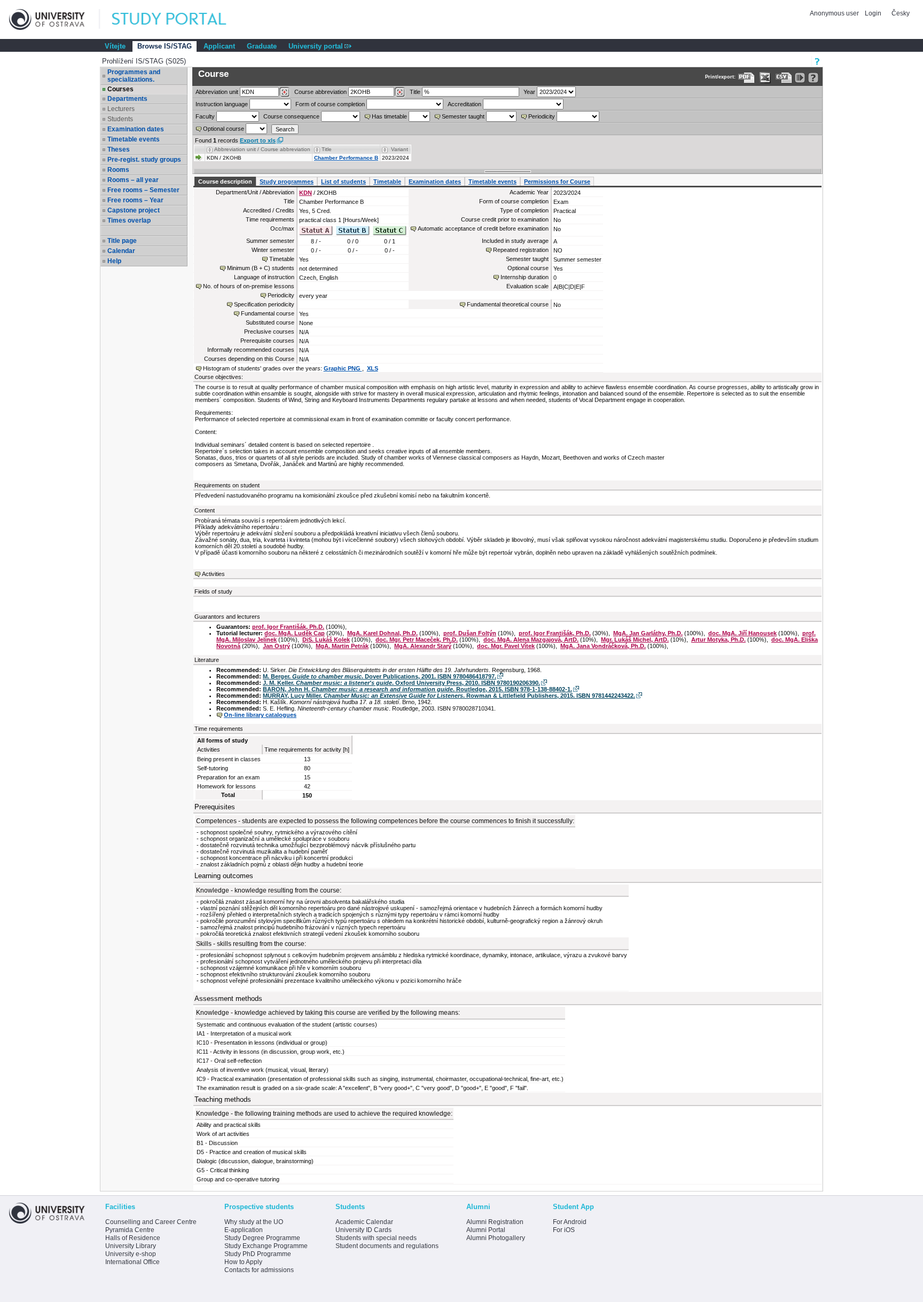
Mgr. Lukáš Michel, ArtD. (635, 639)
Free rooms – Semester (143, 190)
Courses (120, 89)
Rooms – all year (133, 180)
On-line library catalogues (260, 715)
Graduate (262, 46)
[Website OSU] (54, 19)
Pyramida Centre (129, 1230)
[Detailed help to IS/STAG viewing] (813, 77)
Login (873, 13)
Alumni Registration (494, 1222)
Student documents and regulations (387, 1246)
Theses (118, 149)
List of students (343, 181)
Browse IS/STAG (164, 46)
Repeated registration (521, 250)
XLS (372, 368)
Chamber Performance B (346, 158)
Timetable (387, 181)
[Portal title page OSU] (179, 19)
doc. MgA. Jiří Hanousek (742, 633)
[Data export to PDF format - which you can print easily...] (746, 77)
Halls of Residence (132, 1238)
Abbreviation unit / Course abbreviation (262, 149)
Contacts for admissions (259, 1270)
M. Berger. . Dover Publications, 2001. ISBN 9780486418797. (379, 676)
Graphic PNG (343, 368)
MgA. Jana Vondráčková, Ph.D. (603, 646)
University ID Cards (363, 1230)
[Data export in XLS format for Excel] (765, 77)
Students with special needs (376, 1238)
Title (415, 92)
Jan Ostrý (276, 646)
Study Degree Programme (262, 1238)
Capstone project (133, 210)
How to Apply (243, 1262)
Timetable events (133, 139)
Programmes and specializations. (133, 75)
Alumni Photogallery (495, 1238)
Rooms (118, 169)
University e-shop (130, 1254)
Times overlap (129, 220)
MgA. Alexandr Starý (422, 646)
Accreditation (464, 104)
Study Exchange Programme (266, 1246)
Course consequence (291, 116)
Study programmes (287, 181)
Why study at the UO (253, 1222)
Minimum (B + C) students (260, 268)
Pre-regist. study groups (144, 159)
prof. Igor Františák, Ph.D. (288, 627)
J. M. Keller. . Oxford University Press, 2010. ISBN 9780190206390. (401, 683)
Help (114, 261)
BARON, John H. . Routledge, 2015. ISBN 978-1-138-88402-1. (417, 689)
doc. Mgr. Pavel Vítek (506, 646)
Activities (213, 574)
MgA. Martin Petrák (342, 646)
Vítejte (115, 46)
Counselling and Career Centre (151, 1222)
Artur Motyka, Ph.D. (718, 639)
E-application (243, 1230)
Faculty (205, 116)
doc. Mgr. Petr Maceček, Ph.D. (417, 639)
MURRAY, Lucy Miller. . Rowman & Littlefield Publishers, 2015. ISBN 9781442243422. (449, 695)
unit (216, 92)
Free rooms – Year (135, 200)
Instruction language (221, 104)
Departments (127, 98)
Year (529, 92)
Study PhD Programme (257, 1254)
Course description (225, 181)
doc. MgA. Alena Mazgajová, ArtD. (530, 639)
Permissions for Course (557, 181)
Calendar (121, 251)
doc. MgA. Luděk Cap (294, 633)
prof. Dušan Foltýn (469, 633)
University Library (130, 1246)
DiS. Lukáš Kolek (326, 639)
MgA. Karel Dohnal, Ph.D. (382, 633)
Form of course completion (330, 104)
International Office (132, 1262)
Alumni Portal (485, 1230)
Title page (122, 240)
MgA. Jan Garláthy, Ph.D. (648, 633)
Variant (399, 149)
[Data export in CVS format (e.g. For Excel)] (784, 77)
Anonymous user (835, 13)
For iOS (564, 1230)
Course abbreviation (320, 92)
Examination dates (135, 129)
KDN (305, 193)
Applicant (219, 46)
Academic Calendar (364, 1222)
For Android (569, 1222)
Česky (900, 13)
